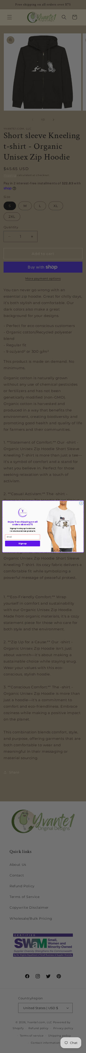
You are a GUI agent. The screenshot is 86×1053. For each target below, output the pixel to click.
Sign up (22, 543)
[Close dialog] (81, 503)
